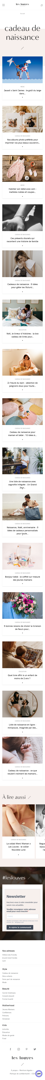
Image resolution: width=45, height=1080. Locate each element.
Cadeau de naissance (10, 973)
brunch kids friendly (9, 958)
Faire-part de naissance (11, 979)
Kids (4, 1025)
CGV (33, 1073)
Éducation (6, 1032)
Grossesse (6, 1019)
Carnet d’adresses (9, 993)
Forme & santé (7, 999)
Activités (5, 1029)
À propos (14, 1070)
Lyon (4, 961)
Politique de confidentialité (20, 1073)
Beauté (5, 988)
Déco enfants (7, 976)
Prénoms (5, 1015)
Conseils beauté (8, 996)
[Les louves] (22, 6)
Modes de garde (8, 1035)
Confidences (6, 1012)
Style (4, 969)
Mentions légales (26, 1070)
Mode (4, 982)
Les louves (22, 1057)
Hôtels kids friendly (9, 955)
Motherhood (8, 1005)
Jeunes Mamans (8, 1009)
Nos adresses (8, 950)
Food (4, 1038)
